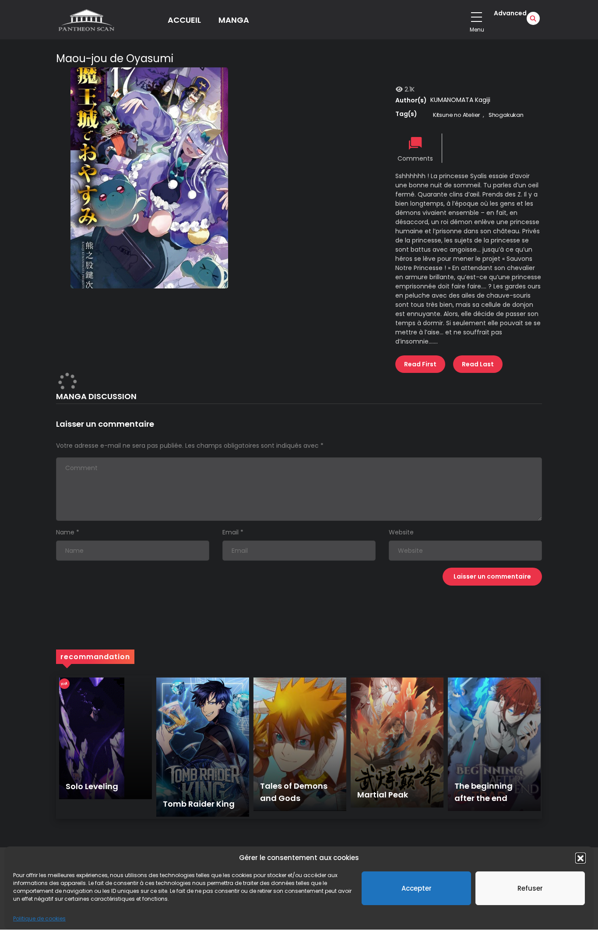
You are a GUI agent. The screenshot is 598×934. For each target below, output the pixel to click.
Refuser (530, 888)
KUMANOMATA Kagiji (460, 99)
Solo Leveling (92, 786)
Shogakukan (506, 115)
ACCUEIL (184, 19)
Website (401, 532)
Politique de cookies (39, 918)
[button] (580, 857)
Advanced (510, 13)
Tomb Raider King (199, 803)
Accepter (416, 888)
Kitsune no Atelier (456, 115)
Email (230, 532)
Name (65, 532)
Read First (420, 364)
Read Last (478, 364)
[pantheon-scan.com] (85, 19)
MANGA (233, 19)
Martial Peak (382, 794)
